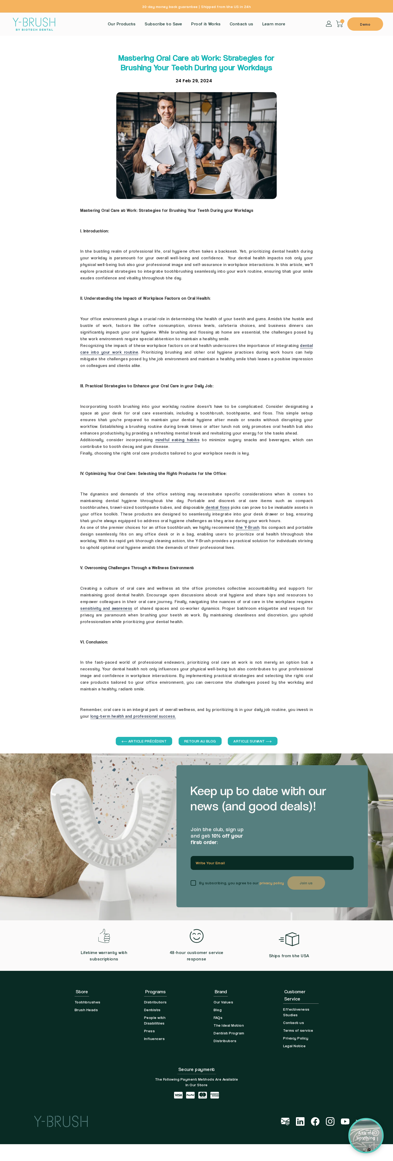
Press (149, 1031)
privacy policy (272, 883)
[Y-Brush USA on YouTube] (345, 1121)
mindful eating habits (177, 439)
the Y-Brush (247, 527)
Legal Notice (294, 1045)
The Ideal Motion (229, 1025)
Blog (218, 1009)
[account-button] (329, 23)
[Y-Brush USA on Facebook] (315, 1121)
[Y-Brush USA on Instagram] (330, 1121)
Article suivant (249, 741)
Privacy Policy (295, 1038)
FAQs (218, 1017)
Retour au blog (200, 741)
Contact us (293, 1022)
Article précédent (147, 741)
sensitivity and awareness (106, 608)
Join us (306, 883)
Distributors (155, 1002)
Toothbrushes (88, 1002)
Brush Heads (86, 1009)
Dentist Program (229, 1033)
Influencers (154, 1038)
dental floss (216, 507)
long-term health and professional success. (133, 716)
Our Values (223, 1002)
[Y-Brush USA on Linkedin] (300, 1121)
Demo (365, 24)
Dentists (152, 1009)
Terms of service (298, 1030)
